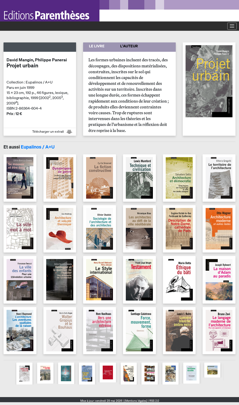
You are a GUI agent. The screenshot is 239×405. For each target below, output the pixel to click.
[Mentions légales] (135, 400)
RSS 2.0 (154, 400)
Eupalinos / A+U (38, 147)
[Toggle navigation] (232, 26)
